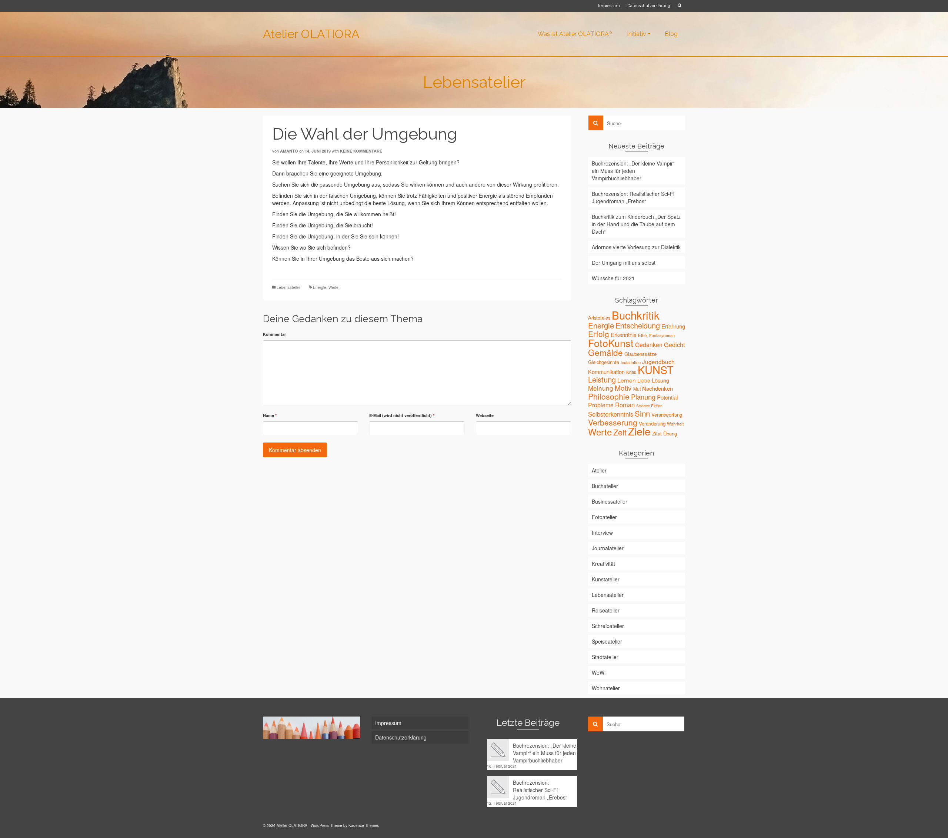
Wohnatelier (606, 688)
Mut (637, 388)
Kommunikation (606, 371)
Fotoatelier (604, 517)
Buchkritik (636, 315)
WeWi (598, 672)
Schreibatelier (608, 626)
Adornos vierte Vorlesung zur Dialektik (636, 247)
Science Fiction (649, 405)
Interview (602, 532)
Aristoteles (599, 317)
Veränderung (652, 423)
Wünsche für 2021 (613, 278)
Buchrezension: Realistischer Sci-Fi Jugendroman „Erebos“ (633, 197)
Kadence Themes (363, 825)
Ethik (643, 335)
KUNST (656, 369)
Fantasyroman (662, 335)
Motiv (623, 388)
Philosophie (609, 396)
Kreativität (603, 563)
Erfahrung (673, 326)
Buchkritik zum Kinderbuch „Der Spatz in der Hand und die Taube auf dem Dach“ (636, 224)
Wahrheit (675, 424)
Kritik (631, 372)
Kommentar (274, 334)
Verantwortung (666, 414)
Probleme (601, 405)
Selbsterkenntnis (610, 414)
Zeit (620, 432)
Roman (625, 404)
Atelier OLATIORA (311, 34)
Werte (333, 287)
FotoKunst (611, 342)
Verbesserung (612, 422)
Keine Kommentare (361, 151)
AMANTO (289, 151)
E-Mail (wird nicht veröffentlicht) (401, 415)
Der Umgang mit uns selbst (623, 262)
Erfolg (598, 333)
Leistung (602, 379)
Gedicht (674, 344)
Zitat (657, 433)
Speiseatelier (607, 641)
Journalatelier (608, 548)
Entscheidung (637, 325)
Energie (319, 287)
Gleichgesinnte (603, 361)
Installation (631, 362)
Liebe (643, 380)
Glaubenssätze (640, 353)
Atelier (599, 470)
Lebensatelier (288, 287)
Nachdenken (657, 388)
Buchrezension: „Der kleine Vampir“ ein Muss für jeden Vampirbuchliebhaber (633, 171)
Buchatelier (605, 486)
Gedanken (648, 344)
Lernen (626, 380)
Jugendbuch (658, 361)
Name (270, 415)
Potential (667, 397)
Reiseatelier (606, 610)
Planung (643, 396)
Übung (670, 433)
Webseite (485, 415)
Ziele (639, 431)
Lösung (660, 380)
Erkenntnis (624, 334)
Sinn (642, 413)
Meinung (600, 388)
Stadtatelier (605, 657)
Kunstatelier (606, 579)
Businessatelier (609, 501)
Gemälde (605, 352)
